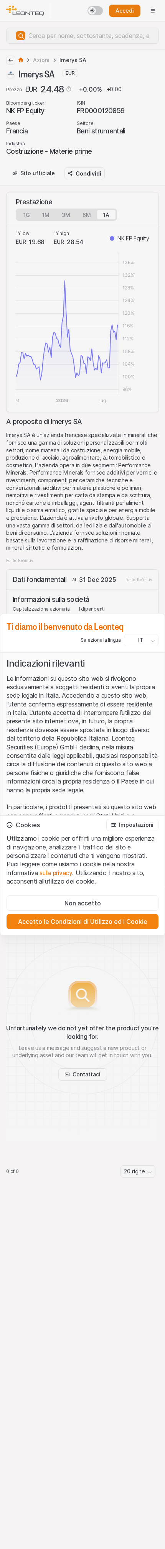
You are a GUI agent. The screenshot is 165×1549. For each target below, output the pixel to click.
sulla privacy (56, 873)
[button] (132, 825)
